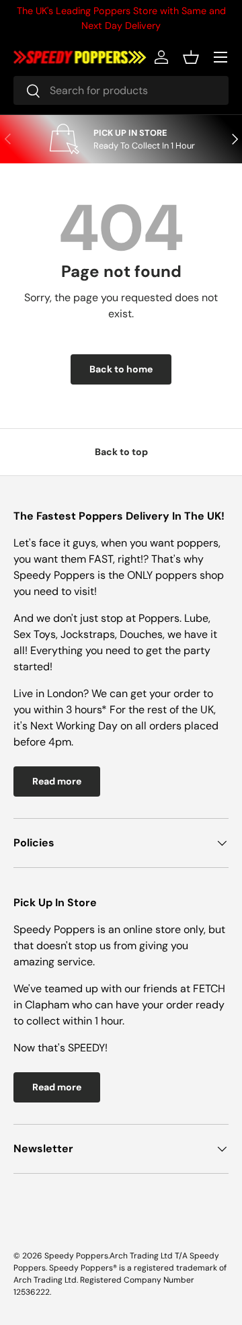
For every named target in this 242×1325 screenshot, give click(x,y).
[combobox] (121, 90)
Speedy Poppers (76, 1255)
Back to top (121, 452)
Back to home (121, 369)
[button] (191, 57)
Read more (56, 781)
